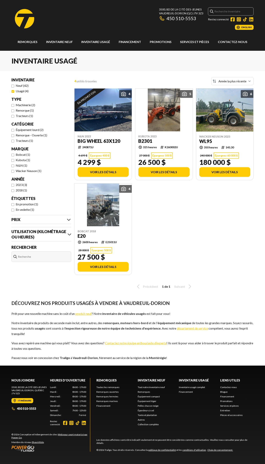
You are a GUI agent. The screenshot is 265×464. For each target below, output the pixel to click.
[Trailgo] (24, 19)
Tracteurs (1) (24, 116)
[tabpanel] (68, 401)
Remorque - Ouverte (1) (31, 135)
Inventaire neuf (59, 42)
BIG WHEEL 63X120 (99, 141)
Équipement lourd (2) (29, 130)
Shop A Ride (38, 442)
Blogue (224, 391)
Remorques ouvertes (107, 391)
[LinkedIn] (251, 19)
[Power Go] (50, 448)
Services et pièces (194, 42)
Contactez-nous (232, 42)
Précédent (150, 286)
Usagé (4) (22, 91)
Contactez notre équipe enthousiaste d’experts (135, 343)
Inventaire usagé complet (192, 387)
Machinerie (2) (25, 105)
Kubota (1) (23, 160)
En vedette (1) (25, 209)
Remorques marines (107, 401)
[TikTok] (245, 19)
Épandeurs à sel (146, 410)
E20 (82, 236)
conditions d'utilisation (194, 450)
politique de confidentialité (162, 450)
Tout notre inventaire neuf (151, 387)
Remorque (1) (25, 110)
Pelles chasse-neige (148, 405)
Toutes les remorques (108, 387)
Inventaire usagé (95, 42)
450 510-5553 (181, 18)
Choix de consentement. (220, 450)
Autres (141, 419)
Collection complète (148, 424)
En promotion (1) (27, 204)
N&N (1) (21, 165)
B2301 (145, 141)
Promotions (160, 42)
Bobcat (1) (23, 154)
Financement (130, 42)
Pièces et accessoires (231, 415)
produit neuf (83, 313)
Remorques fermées (107, 396)
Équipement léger (147, 401)
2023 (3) (21, 185)
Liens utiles (230, 380)
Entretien (225, 410)
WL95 (205, 141)
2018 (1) (21, 190)
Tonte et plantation (147, 415)
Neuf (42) (22, 85)
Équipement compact (149, 396)
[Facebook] (232, 19)
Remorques (27, 42)
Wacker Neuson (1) (28, 171)
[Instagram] (238, 19)
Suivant (179, 286)
